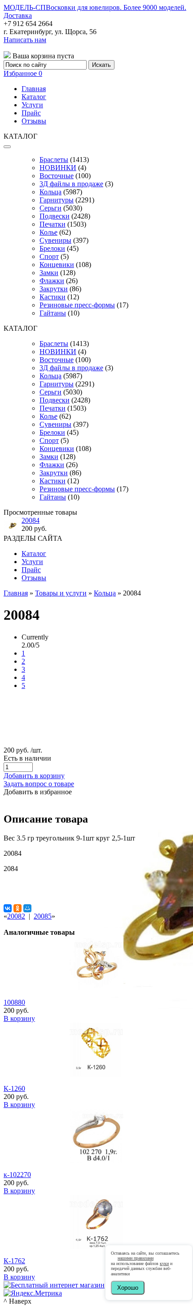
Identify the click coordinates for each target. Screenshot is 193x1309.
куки (164, 1263)
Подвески (54, 216)
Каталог (34, 97)
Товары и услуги (61, 593)
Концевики (56, 264)
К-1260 (14, 1088)
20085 (43, 916)
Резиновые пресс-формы (77, 305)
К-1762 (14, 1261)
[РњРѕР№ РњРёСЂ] (27, 908)
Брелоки (52, 248)
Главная (34, 88)
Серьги (50, 208)
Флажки (51, 281)
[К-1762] (96, 1246)
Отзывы (34, 121)
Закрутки (53, 289)
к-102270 (17, 1174)
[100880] (96, 988)
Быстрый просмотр (96, 1000)
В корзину (19, 1018)
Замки (48, 272)
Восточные (56, 175)
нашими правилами (136, 1258)
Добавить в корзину (34, 775)
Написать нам (25, 40)
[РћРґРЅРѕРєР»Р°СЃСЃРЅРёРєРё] (17, 908)
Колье (48, 232)
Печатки (52, 224)
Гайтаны (52, 313)
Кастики (52, 297)
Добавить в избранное (38, 792)
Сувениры (55, 240)
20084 (30, 520)
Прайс (31, 113)
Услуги (32, 105)
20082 (16, 916)
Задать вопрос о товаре (39, 784)
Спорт (49, 256)
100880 (14, 1002)
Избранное (23, 73)
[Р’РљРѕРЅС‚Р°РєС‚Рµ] (8, 908)
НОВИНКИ (57, 167)
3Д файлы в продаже (71, 184)
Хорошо (127, 1287)
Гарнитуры (56, 200)
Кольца (50, 192)
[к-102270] (96, 1160)
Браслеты (53, 159)
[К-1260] (96, 1074)
